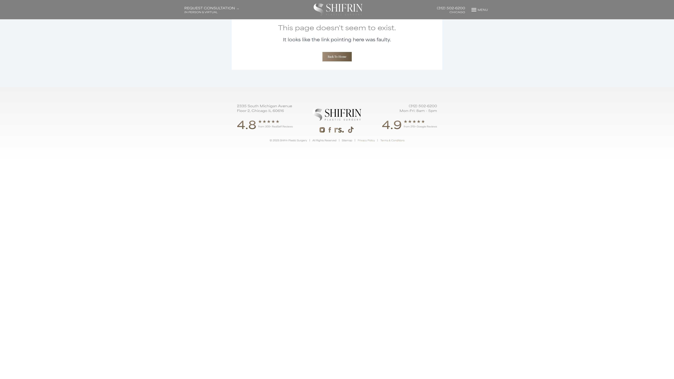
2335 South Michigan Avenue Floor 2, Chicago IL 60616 (264, 108)
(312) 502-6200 (451, 7)
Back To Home (337, 56)
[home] (338, 10)
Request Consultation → (211, 7)
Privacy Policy (366, 140)
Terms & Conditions (392, 140)
